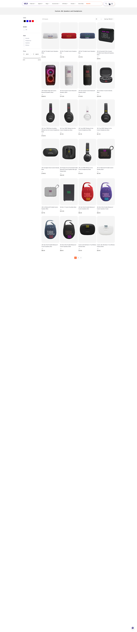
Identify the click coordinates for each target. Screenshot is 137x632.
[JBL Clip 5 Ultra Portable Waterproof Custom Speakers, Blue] (50, 229)
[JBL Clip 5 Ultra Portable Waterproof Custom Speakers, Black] (69, 229)
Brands (72, 3)
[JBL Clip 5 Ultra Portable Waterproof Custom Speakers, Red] (87, 191)
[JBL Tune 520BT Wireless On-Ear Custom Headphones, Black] (106, 112)
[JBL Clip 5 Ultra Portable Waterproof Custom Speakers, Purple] (106, 191)
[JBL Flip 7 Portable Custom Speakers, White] (50, 35)
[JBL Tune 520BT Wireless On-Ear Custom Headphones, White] (87, 112)
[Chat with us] (133, 628)
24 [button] (96, 19)
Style (24, 35)
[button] (88, 3)
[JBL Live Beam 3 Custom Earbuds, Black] (106, 75)
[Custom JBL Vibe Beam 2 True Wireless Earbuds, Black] (87, 229)
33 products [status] (45, 19)
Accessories (55, 3)
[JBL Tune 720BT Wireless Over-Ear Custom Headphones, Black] (69, 112)
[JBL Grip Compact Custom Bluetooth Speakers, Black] (87, 75)
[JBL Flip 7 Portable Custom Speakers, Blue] (87, 35)
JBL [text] (42, 55)
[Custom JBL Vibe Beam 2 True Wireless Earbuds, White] (106, 229)
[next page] (81, 258)
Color (24, 17)
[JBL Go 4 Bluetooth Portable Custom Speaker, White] (50, 191)
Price (24, 51)
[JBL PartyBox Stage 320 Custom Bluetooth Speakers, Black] (50, 75)
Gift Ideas (64, 3)
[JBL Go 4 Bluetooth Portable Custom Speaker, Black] (106, 152)
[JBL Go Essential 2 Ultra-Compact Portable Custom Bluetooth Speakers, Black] (106, 35)
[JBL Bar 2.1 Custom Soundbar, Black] (69, 191)
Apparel (40, 3)
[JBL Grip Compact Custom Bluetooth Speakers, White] (69, 75)
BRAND (25, 27)
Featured (32, 3)
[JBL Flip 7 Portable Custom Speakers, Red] (69, 35)
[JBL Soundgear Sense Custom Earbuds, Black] (50, 152)
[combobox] (108, 19)
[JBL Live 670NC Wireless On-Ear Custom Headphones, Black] (87, 152)
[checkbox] (25, 21)
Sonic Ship (80, 3)
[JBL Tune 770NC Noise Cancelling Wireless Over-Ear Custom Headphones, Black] (50, 112)
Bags (47, 3)
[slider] (24, 58)
